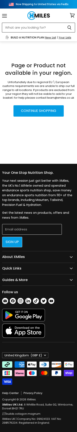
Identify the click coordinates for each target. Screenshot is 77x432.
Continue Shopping (38, 110)
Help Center (10, 393)
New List (50, 37)
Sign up (12, 241)
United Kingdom (23, 355)
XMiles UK (8, 419)
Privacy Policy (33, 393)
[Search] (69, 27)
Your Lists (65, 37)
